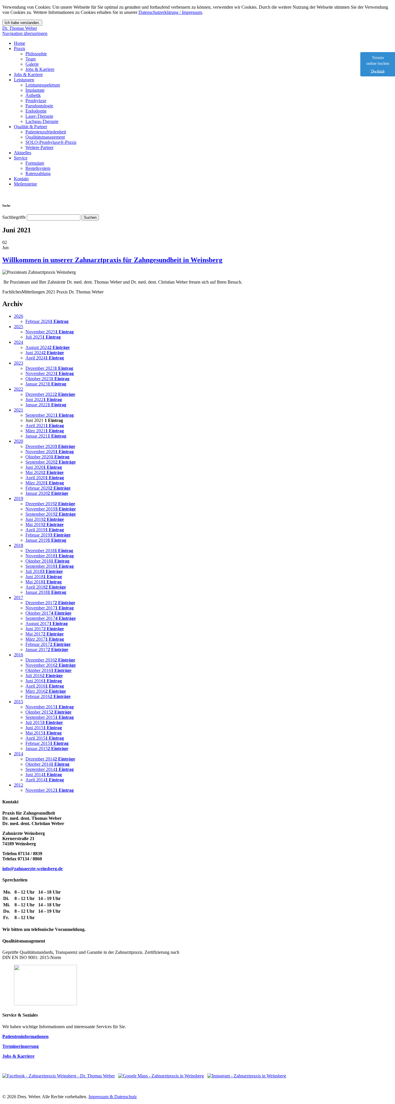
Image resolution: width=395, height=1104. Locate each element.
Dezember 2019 (50, 503)
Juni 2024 (44, 352)
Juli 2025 (43, 337)
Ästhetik (33, 95)
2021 (18, 409)
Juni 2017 (44, 628)
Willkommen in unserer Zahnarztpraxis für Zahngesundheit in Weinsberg (112, 260)
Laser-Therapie (39, 116)
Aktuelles (22, 152)
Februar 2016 (48, 696)
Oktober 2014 (47, 764)
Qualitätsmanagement (45, 137)
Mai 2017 (44, 633)
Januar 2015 (46, 748)
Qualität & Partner (30, 126)
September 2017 (50, 618)
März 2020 (44, 482)
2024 (18, 342)
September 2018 (49, 566)
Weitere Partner (39, 147)
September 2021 (49, 415)
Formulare (34, 163)
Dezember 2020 (50, 446)
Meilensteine (25, 183)
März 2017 (44, 639)
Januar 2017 (46, 649)
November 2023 (49, 373)
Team (30, 58)
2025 (18, 326)
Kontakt (21, 178)
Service (20, 157)
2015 (18, 701)
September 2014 (49, 769)
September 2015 (49, 717)
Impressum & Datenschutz (112, 1096)
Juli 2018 (44, 571)
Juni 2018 (43, 576)
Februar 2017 (48, 644)
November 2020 (49, 451)
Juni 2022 (43, 399)
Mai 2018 (43, 581)
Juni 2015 (43, 727)
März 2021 (44, 430)
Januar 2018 (45, 592)
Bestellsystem (37, 168)
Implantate (35, 90)
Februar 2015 (47, 743)
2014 (18, 753)
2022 (18, 389)
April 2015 (44, 738)
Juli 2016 (44, 675)
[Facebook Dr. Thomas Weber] (58, 1075)
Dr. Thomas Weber (19, 28)
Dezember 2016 (50, 659)
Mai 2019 (44, 524)
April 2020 (44, 477)
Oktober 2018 (47, 561)
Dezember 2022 (50, 394)
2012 (18, 784)
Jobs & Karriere (39, 69)
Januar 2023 (45, 383)
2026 (18, 316)
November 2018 (49, 555)
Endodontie (36, 111)
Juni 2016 (43, 680)
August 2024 (47, 347)
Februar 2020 (48, 488)
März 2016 (45, 691)
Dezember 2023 (49, 368)
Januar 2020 (46, 493)
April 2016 (44, 686)
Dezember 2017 (50, 602)
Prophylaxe (35, 100)
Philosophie (36, 53)
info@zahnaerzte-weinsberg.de (32, 868)
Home (19, 43)
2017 (18, 597)
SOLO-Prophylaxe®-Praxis (50, 142)
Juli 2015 (44, 722)
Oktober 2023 (47, 378)
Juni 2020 (43, 467)
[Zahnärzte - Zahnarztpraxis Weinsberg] (161, 1075)
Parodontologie (39, 105)
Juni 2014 (43, 774)
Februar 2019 (48, 534)
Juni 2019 (44, 519)
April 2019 (44, 529)
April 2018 (45, 587)
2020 (18, 441)
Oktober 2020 (47, 456)
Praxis (19, 48)
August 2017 (46, 623)
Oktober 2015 (48, 712)
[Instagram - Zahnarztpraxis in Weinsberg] (246, 1075)
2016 (18, 654)
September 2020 (50, 462)
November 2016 (50, 665)
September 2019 (50, 514)
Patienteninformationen (25, 1036)
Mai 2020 (44, 472)
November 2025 (49, 331)
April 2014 (44, 779)
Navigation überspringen (24, 33)
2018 (18, 545)
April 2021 (44, 425)
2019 (18, 498)
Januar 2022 (45, 404)
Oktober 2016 (48, 670)
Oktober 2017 (48, 613)
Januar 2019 (45, 540)
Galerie (32, 64)
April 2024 (44, 357)
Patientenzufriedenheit (45, 131)
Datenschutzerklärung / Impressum (170, 12)
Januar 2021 (45, 435)
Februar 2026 (47, 321)
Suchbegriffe (14, 217)
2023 (18, 363)
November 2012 (49, 790)
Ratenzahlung (38, 173)
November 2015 (49, 706)
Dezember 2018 (49, 550)
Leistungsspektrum (42, 84)
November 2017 (49, 607)
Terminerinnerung (20, 1046)
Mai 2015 (43, 732)
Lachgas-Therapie (41, 121)
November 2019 (50, 508)
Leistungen (24, 79)
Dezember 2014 (50, 758)
